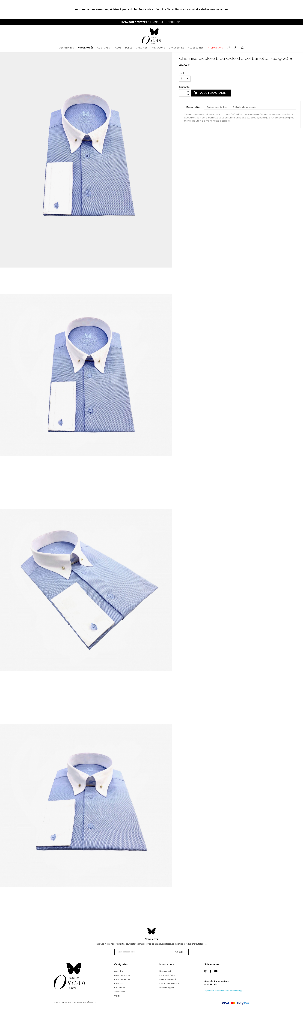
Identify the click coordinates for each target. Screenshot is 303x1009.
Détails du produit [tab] (244, 106)
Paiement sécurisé (167, 979)
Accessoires (196, 47)
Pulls (128, 47)
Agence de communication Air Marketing (223, 990)
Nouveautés (86, 47)
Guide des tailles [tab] (216, 106)
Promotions (215, 47)
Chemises (142, 47)
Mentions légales (166, 987)
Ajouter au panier (210, 93)
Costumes (103, 47)
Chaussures (176, 47)
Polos (118, 47)
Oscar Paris (66, 47)
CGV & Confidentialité (169, 983)
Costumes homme (122, 975)
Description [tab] (193, 106)
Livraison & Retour (167, 975)
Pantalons (158, 47)
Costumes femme (122, 979)
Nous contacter (166, 971)
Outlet (116, 996)
